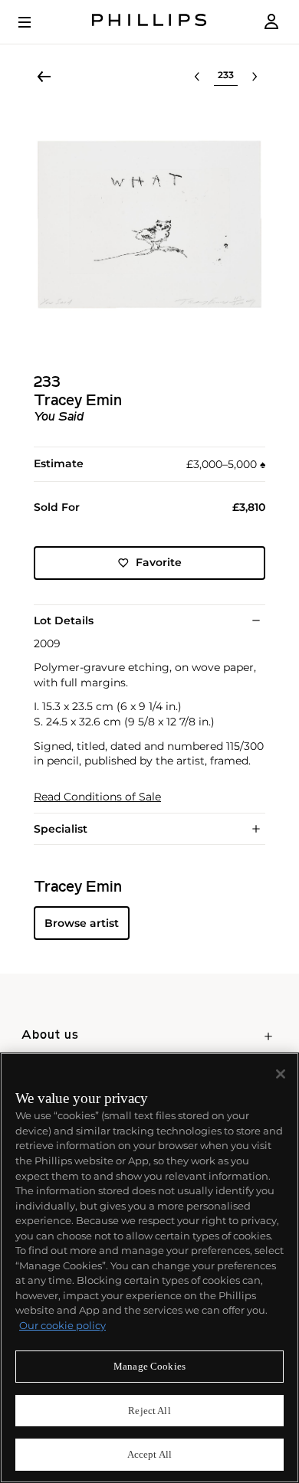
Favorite (159, 562)
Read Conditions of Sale (97, 797)
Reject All (149, 1410)
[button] (149, 224)
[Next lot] (254, 76)
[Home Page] (149, 22)
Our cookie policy (62, 1325)
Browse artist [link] (81, 923)
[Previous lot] (197, 76)
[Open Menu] (35, 22)
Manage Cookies (149, 1366)
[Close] (280, 1074)
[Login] (271, 21)
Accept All (149, 1454)
